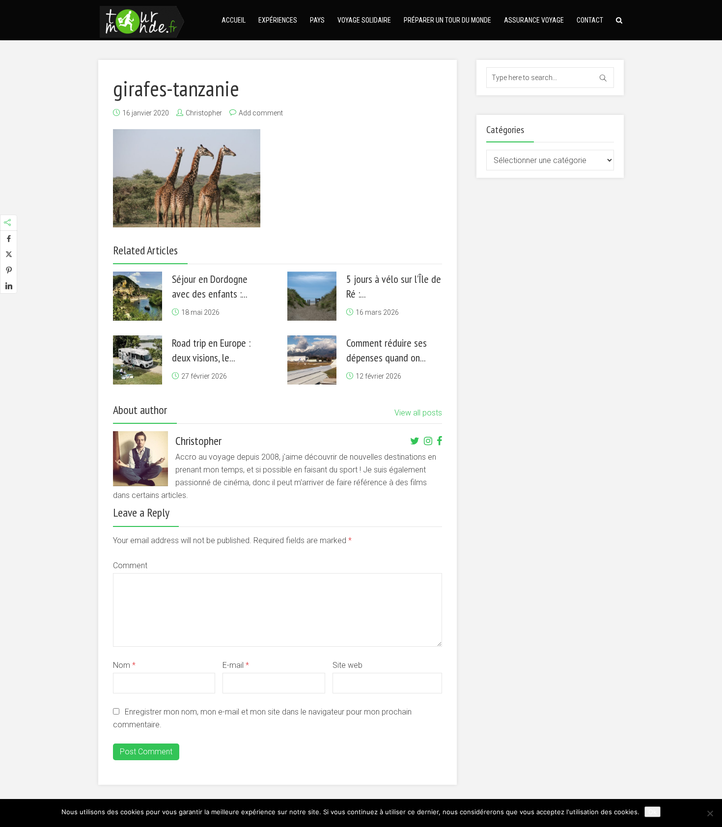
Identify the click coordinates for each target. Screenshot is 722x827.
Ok (652, 812)
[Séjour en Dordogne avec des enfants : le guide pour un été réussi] (137, 296)
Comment (130, 565)
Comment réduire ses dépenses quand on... (386, 350)
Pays (317, 20)
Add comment (261, 113)
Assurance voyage (534, 20)
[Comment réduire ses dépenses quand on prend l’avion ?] (311, 360)
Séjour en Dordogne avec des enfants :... (210, 286)
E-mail (235, 665)
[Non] (710, 813)
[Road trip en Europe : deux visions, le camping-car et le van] (137, 360)
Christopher (204, 113)
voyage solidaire (364, 20)
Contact (590, 20)
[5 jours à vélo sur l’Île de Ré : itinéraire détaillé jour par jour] (311, 296)
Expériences (277, 20)
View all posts (418, 412)
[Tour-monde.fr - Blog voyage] (142, 20)
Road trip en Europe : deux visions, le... (211, 350)
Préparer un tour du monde (447, 20)
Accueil (234, 20)
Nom (124, 665)
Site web (347, 665)
